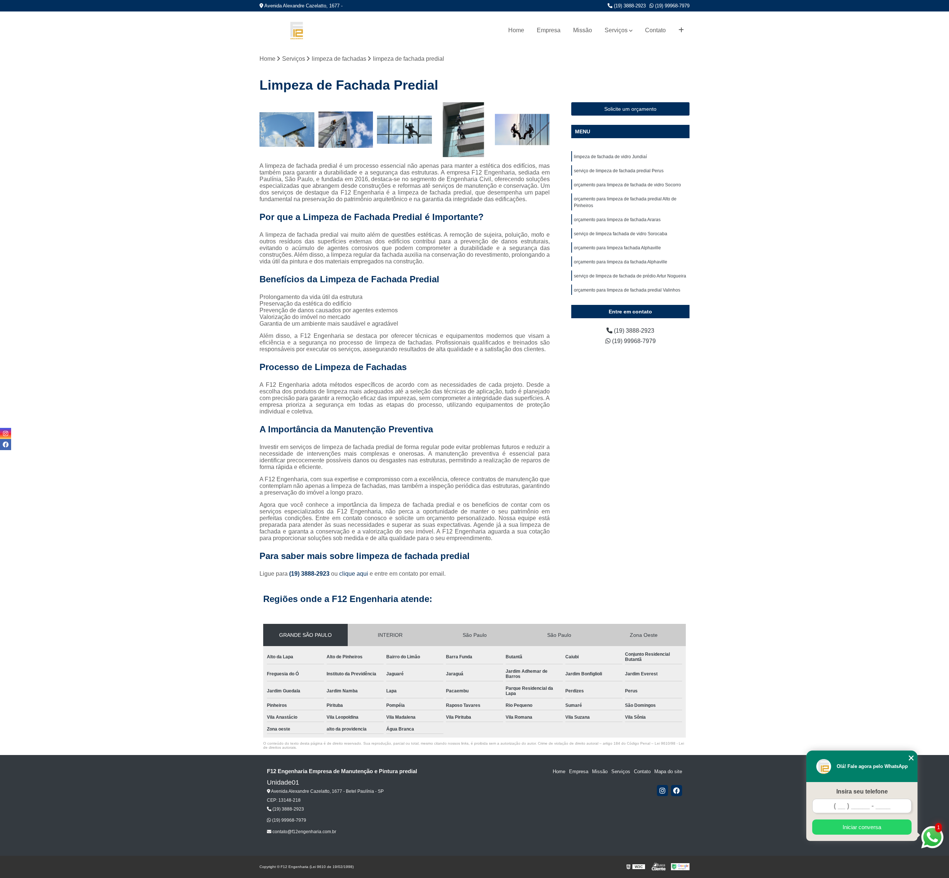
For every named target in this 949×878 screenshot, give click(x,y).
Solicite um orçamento (630, 109)
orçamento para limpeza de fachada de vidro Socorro (627, 184)
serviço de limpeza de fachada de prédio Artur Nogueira (630, 276)
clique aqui (353, 574)
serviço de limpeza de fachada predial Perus (619, 170)
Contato (655, 30)
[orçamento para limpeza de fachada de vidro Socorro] (404, 129)
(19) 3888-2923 (629, 6)
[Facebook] (676, 790)
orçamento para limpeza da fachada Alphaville (620, 262)
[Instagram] (662, 790)
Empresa (549, 30)
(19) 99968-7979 (672, 6)
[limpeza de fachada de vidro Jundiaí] (287, 129)
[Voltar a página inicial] (296, 30)
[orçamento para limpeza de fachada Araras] (522, 129)
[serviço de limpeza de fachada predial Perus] (346, 129)
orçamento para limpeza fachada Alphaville (617, 247)
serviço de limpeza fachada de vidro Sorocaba (620, 233)
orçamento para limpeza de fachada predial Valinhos (627, 290)
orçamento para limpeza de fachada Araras (617, 219)
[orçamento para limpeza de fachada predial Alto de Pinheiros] (463, 129)
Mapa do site (668, 771)
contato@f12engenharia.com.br (303, 831)
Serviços (616, 30)
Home (516, 30)
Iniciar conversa (862, 827)
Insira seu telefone (862, 791)
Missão (582, 30)
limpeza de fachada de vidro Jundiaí (610, 156)
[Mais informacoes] (681, 30)
